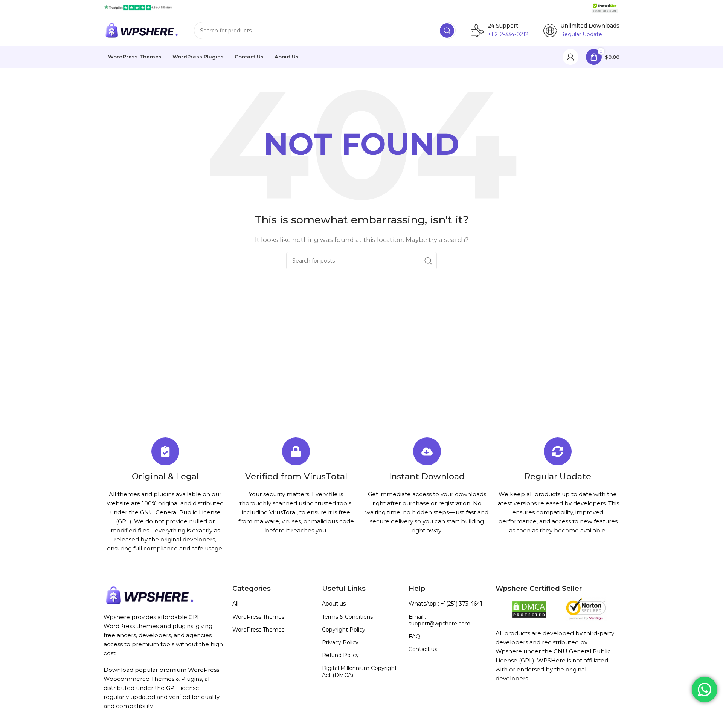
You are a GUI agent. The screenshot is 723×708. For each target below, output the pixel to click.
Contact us (423, 649)
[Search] (447, 30)
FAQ (414, 636)
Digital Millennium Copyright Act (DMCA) (359, 671)
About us (334, 603)
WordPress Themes (258, 616)
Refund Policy (340, 655)
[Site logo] (138, 7)
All (235, 603)
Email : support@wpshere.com (439, 620)
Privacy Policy (340, 642)
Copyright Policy (343, 629)
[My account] (570, 56)
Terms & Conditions (347, 616)
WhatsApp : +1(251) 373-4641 (445, 603)
